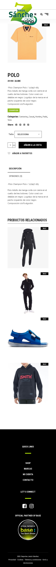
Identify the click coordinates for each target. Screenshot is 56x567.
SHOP (28, 463)
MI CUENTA (28, 474)
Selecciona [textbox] (23, 134)
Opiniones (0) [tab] (15, 176)
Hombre (38, 116)
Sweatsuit (28, 245)
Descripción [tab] (15, 168)
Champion (13, 110)
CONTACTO (28, 480)
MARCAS (28, 468)
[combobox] (28, 134)
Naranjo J (28, 381)
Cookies (20, 560)
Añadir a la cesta (33, 145)
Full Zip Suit (28, 291)
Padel (45, 116)
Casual (31, 116)
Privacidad (12, 560)
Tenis (10, 120)
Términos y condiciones (33, 560)
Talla (11, 134)
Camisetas (23, 116)
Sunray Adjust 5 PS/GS (27, 336)
